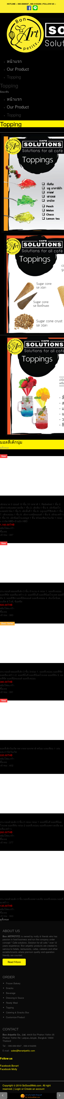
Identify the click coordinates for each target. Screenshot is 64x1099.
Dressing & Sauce (15, 997)
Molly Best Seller (11, 620)
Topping (10, 1007)
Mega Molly (8, 539)
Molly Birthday (9, 697)
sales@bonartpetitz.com (23, 1050)
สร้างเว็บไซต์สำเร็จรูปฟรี (33, 1095)
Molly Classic (9, 770)
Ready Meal (12, 1002)
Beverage (10, 993)
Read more (14, 962)
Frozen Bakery (13, 983)
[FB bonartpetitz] (29, 7)
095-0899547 (23, 4)
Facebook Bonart (9, 1065)
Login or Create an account (29, 1088)
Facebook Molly (8, 1069)
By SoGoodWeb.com (32, 1097)
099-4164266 (36, 4)
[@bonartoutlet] (35, 7)
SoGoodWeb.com (31, 1085)
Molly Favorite (9, 847)
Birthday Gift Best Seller (16, 452)
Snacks (9, 988)
